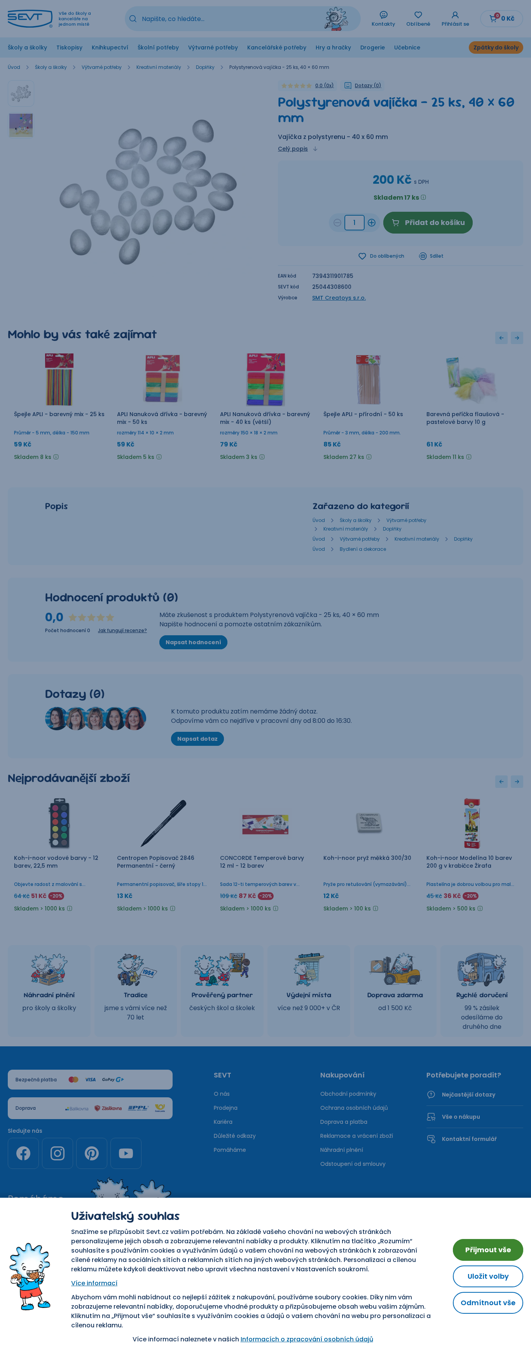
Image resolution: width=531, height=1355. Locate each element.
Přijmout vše (488, 1250)
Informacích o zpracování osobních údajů (307, 1339)
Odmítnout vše (488, 1303)
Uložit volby (488, 1276)
